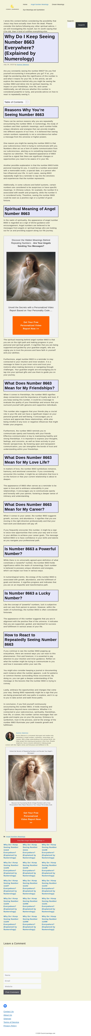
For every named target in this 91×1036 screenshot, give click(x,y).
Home (25, 4)
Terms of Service (11, 1022)
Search (70, 21)
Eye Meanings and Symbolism (34, 10)
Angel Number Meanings (39, 4)
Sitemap (7, 1019)
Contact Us (9, 1011)
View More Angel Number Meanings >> (31, 840)
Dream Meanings (58, 4)
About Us (8, 1015)
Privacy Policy (10, 1026)
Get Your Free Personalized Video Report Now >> (31, 325)
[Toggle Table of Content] (26, 101)
